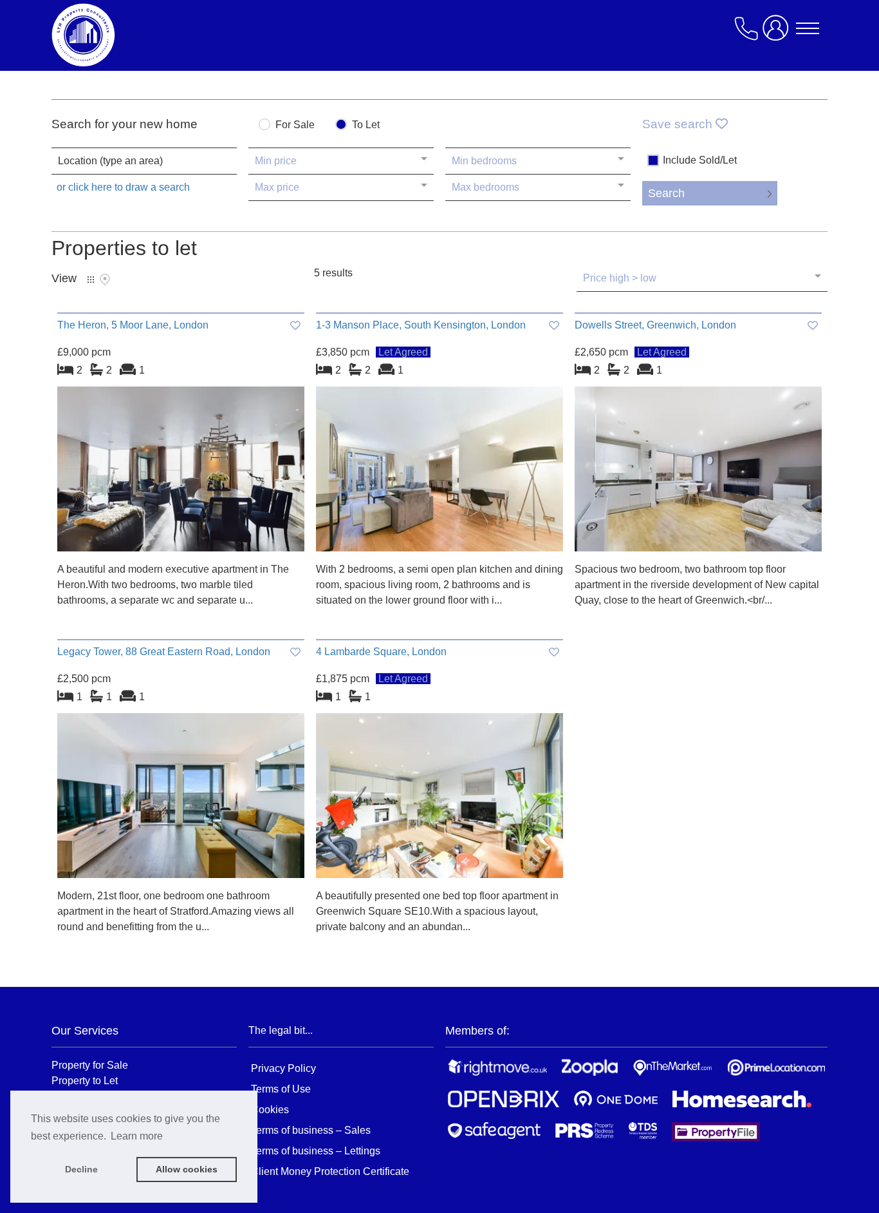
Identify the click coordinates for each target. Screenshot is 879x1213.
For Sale (295, 125)
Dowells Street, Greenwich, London (655, 325)
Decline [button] (81, 1169)
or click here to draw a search (123, 187)
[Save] (295, 325)
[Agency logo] (154, 35)
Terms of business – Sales (311, 1130)
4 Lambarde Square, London (381, 651)
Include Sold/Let (700, 160)
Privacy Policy (283, 1068)
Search (666, 193)
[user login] (778, 33)
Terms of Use (281, 1089)
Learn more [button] (137, 1136)
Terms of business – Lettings (315, 1150)
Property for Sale (89, 1065)
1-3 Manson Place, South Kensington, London (421, 325)
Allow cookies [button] (186, 1169)
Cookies (270, 1109)
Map (105, 279)
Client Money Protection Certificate (330, 1171)
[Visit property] (180, 473)
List (91, 279)
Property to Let (84, 1080)
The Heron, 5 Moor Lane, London (132, 325)
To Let (366, 125)
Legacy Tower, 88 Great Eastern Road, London (163, 651)
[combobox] (144, 161)
